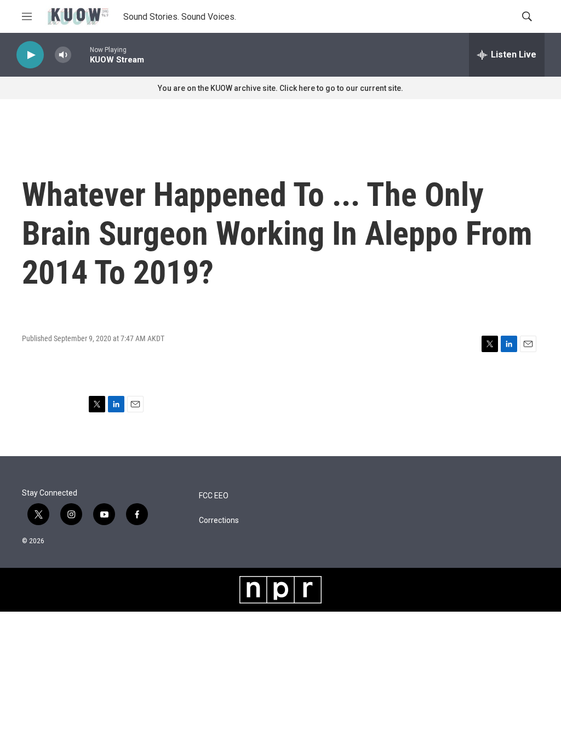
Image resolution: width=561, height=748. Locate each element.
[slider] (80, 54)
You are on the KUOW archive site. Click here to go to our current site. (280, 88)
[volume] (63, 55)
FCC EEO (213, 496)
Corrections (219, 520)
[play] (30, 55)
